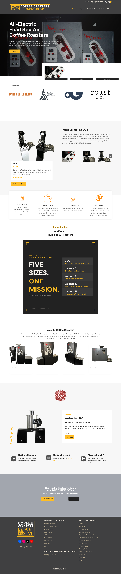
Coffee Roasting (84, 532)
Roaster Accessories (51, 526)
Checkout (47, 543)
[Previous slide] (63, 156)
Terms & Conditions (85, 552)
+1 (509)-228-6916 (25, 547)
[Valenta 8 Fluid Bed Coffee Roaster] (81, 73)
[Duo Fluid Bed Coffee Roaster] (56, 73)
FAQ (108, 9)
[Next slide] (110, 156)
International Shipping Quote (88, 538)
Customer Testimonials (86, 535)
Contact (101, 9)
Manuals (82, 557)
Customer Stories (85, 540)
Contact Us (48, 540)
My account (48, 538)
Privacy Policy (83, 549)
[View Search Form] (105, 1)
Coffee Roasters (49, 524)
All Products (48, 535)
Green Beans (48, 532)
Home (74, 9)
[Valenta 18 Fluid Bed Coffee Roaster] (107, 73)
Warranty (82, 554)
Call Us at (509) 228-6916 (94, 2)
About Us (82, 526)
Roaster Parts (48, 529)
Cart (45, 546)
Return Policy (83, 546)
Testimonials (91, 9)
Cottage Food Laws (50, 555)
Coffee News (83, 529)
